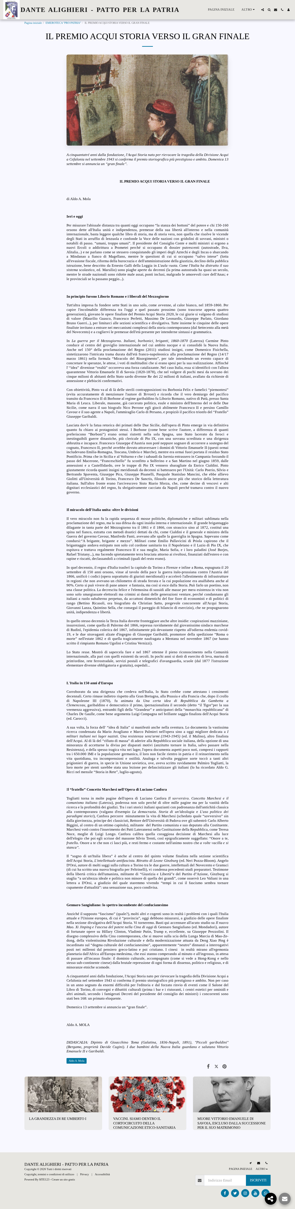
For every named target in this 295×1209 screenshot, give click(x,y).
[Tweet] (216, 1066)
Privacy (84, 1174)
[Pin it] (224, 1066)
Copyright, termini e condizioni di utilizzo (49, 1174)
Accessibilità (102, 1174)
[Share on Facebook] (208, 1066)
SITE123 (44, 1179)
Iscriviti (258, 1180)
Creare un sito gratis (63, 1179)
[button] (263, 9)
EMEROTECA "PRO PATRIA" (63, 22)
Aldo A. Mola (76, 1060)
